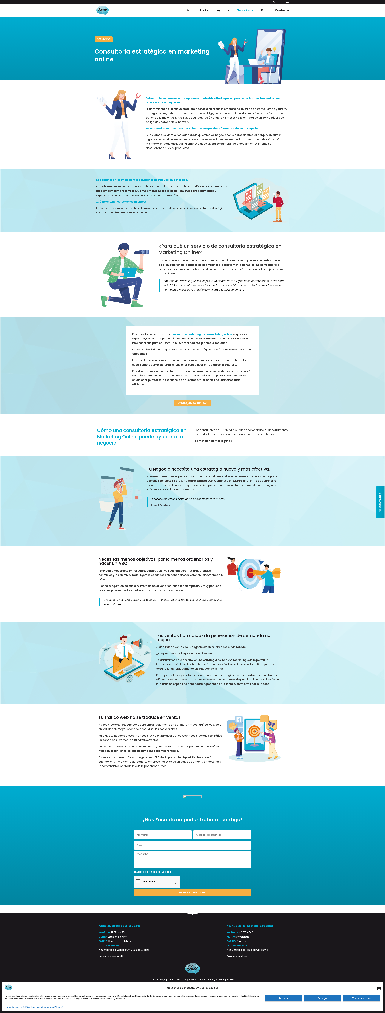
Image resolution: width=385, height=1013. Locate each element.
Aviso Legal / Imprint (53, 1007)
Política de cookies (13, 1007)
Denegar (323, 998)
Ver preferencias (361, 998)
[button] (378, 988)
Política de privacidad (33, 1007)
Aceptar (283, 998)
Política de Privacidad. (159, 871)
